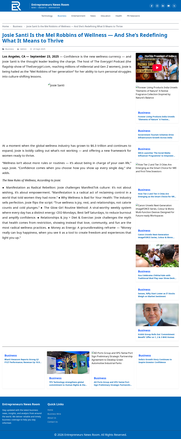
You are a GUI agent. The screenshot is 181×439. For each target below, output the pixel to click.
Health (119, 15)
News (93, 15)
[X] (174, 6)
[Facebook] (151, 6)
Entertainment (78, 15)
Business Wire (54, 413)
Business (62, 15)
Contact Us (53, 421)
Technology (47, 15)
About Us (52, 417)
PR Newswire (133, 15)
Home (50, 410)
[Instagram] (157, 6)
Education (105, 15)
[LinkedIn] (163, 6)
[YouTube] (168, 6)
